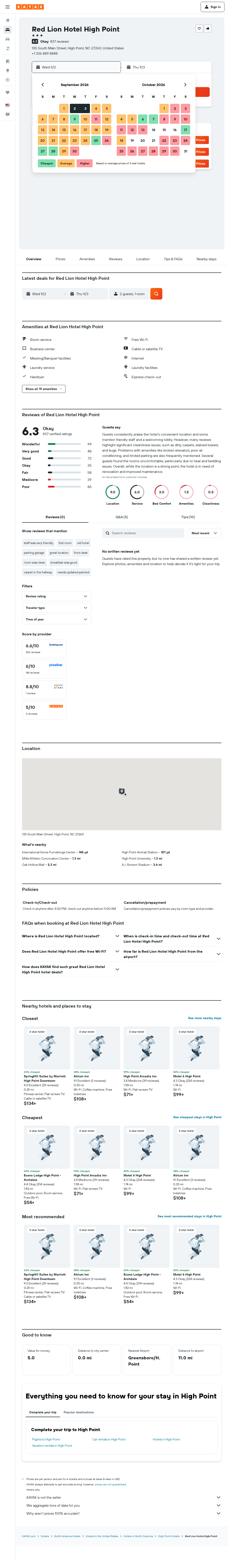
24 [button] (85, 140)
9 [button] (75, 119)
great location (59, 553)
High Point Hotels (169, 1536)
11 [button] (96, 119)
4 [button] (96, 108)
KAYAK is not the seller (43, 1497)
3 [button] (85, 108)
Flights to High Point (46, 1439)
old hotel (83, 543)
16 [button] (74, 130)
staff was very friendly (38, 543)
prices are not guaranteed (110, 1484)
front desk (81, 553)
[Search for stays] (7, 29)
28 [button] (53, 151)
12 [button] (106, 119)
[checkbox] (44, 648)
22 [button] (64, 140)
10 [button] (85, 119)
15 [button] (64, 130)
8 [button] (64, 119)
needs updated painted (73, 572)
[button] (7, 7)
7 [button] (53, 119)
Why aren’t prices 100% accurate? (52, 1513)
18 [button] (96, 130)
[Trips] (7, 92)
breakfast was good (64, 562)
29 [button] (64, 151)
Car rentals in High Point (109, 1439)
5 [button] (107, 108)
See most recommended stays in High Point (189, 1216)
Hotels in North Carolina (138, 1536)
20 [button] (42, 140)
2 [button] (75, 108)
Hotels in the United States (102, 1536)
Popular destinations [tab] (79, 1412)
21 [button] (53, 140)
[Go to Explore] (7, 70)
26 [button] (107, 140)
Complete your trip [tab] (43, 1412)
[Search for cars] (7, 39)
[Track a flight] (7, 79)
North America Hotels (67, 1536)
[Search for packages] (7, 48)
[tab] (55, 517)
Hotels (45, 1536)
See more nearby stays (204, 1018)
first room (65, 543)
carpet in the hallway (38, 572)
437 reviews (59, 41)
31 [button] (185, 151)
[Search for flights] (7, 20)
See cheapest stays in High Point (197, 1117)
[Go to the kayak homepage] (30, 7)
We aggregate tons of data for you (53, 1505)
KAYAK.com (29, 1536)
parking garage (34, 553)
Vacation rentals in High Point (52, 1446)
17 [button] (85, 130)
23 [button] (75, 140)
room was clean (34, 562)
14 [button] (53, 130)
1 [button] (64, 108)
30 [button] (74, 151)
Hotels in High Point (166, 1439)
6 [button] (43, 119)
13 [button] (42, 130)
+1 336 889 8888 (45, 53)
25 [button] (96, 140)
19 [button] (106, 130)
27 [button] (43, 151)
